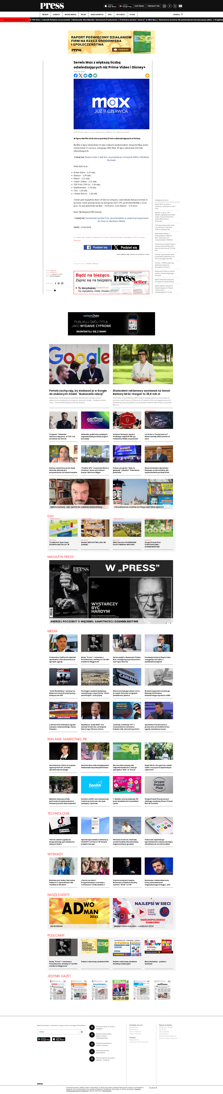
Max (83, 237)
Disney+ (142, 237)
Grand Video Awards (168, 1038)
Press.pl (162, 1029)
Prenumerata (135, 1034)
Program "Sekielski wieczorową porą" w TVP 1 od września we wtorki (62, 436)
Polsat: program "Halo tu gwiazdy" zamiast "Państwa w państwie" (126, 470)
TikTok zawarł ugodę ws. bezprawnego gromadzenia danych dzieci (61, 842)
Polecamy (56, 935)
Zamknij (153, 1088)
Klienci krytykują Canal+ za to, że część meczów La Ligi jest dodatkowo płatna (126, 693)
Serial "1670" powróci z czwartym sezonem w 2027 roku (165, 206)
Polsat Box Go (128, 237)
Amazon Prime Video (116, 237)
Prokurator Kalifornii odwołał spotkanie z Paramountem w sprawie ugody (62, 659)
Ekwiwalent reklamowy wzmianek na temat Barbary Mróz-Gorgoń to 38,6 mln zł (141, 392)
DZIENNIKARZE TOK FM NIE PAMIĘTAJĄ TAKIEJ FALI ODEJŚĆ (88, 621)
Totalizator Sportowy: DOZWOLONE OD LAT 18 (59, 543)
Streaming (77, 240)
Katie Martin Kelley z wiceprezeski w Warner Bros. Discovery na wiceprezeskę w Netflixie (164, 237)
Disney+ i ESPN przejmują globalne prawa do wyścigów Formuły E (164, 265)
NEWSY (45, 14)
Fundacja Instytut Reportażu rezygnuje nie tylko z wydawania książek (158, 659)
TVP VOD (105, 237)
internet (88, 264)
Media (52, 631)
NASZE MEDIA (70, 14)
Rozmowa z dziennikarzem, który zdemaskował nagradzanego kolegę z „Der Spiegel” (158, 883)
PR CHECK (120, 14)
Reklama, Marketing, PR (67, 739)
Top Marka (163, 1034)
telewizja (95, 264)
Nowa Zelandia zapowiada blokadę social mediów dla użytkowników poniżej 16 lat (157, 470)
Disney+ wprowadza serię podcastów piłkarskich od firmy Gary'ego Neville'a (164, 257)
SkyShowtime (97, 237)
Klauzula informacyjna (139, 1042)
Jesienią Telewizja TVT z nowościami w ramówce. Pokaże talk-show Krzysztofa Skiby (126, 728)
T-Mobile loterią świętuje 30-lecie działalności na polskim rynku (126, 801)
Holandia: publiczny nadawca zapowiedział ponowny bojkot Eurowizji (94, 436)
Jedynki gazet (59, 976)
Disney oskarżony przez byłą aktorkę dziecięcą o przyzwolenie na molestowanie (63, 470)
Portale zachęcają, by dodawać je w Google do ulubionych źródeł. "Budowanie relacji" (78, 392)
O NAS (132, 14)
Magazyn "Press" (166, 1027)
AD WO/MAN (56, 926)
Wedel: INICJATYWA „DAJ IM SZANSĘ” (93, 543)
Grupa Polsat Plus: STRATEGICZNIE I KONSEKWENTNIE (153, 544)
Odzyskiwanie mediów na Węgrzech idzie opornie (139, 507)
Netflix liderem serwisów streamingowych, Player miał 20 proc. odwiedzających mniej (164, 289)
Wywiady (55, 854)
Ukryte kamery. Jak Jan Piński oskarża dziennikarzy (76, 507)
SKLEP (83, 14)
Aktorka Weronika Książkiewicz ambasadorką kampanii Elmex (95, 766)
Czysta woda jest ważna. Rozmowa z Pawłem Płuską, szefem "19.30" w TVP (125, 882)
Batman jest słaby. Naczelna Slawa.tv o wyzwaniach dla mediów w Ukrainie (62, 882)
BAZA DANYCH (97, 14)
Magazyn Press (61, 556)
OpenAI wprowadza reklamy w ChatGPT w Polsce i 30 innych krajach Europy (94, 842)
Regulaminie (107, 1091)
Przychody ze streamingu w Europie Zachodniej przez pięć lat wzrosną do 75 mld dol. (165, 247)
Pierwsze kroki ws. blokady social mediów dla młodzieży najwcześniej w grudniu (126, 842)
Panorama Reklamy (167, 1036)
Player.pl (89, 237)
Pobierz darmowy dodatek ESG (95, 961)
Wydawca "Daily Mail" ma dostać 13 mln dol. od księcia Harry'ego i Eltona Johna (93, 727)
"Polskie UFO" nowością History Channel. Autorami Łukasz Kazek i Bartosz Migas (95, 470)
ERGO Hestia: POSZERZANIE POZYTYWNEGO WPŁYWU (124, 543)
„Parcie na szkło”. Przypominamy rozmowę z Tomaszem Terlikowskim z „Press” (93, 883)
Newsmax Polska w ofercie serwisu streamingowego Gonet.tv (165, 273)
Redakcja (134, 1027)
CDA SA (135, 237)
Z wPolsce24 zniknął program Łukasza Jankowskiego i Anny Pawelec (62, 727)
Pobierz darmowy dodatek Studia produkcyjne (125, 962)
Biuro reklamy (135, 1031)
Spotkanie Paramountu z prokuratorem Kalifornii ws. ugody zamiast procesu (157, 727)
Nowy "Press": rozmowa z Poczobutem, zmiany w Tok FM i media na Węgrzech (95, 659)
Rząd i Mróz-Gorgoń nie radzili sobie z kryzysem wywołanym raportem (158, 767)
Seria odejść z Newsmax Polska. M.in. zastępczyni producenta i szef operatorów (127, 659)
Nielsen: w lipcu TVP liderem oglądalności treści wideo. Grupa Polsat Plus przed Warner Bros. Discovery (165, 217)
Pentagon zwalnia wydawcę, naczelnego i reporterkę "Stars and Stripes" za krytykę (95, 693)
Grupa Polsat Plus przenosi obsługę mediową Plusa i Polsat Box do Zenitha (159, 801)
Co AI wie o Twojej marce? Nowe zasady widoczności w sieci (157, 436)
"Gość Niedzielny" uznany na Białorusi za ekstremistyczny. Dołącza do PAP (62, 693)
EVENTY (56, 14)
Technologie (59, 813)
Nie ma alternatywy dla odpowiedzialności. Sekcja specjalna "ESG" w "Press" (125, 767)
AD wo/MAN (164, 1031)
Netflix (79, 237)
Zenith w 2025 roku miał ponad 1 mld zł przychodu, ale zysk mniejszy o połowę (95, 801)
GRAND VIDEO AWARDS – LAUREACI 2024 (134, 926)
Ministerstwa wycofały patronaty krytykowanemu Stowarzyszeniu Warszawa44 (62, 801)
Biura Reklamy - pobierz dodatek (155, 962)
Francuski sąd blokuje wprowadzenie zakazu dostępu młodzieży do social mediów (159, 842)
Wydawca (134, 1029)
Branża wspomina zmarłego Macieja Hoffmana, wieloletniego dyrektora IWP (158, 693)
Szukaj (176, 14)
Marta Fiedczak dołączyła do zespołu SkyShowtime (164, 281)
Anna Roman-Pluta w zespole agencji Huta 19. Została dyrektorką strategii (62, 767)
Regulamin (134, 1040)
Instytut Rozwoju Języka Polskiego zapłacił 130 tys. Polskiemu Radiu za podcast (125, 436)
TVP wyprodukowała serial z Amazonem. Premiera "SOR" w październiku (165, 227)
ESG (110, 14)
